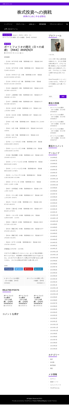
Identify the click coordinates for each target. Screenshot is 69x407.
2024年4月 (53, 239)
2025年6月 (53, 197)
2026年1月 (53, 176)
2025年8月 (53, 191)
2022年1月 (53, 321)
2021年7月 (53, 339)
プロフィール (20, 24)
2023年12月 (54, 251)
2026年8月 (53, 157)
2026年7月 (53, 160)
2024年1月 (53, 248)
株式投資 (7, 44)
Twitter (19, 269)
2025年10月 (54, 185)
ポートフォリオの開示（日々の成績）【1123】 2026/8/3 (58, 131)
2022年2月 (53, 318)
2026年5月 (53, 166)
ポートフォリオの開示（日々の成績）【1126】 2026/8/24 (9, 300)
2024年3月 (53, 242)
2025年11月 (54, 182)
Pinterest (29, 269)
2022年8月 (53, 300)
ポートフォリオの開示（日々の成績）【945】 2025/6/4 (35, 280)
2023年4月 (53, 276)
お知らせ (31, 24)
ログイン (53, 379)
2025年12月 (54, 179)
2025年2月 (53, 209)
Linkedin (39, 269)
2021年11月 (54, 327)
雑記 (51, 368)
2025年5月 (53, 200)
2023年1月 (53, 285)
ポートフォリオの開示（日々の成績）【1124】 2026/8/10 (39, 300)
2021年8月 (53, 336)
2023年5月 (53, 273)
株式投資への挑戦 (34, 12)
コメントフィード (55, 385)
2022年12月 (54, 288)
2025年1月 (53, 212)
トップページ (8, 24)
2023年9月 (53, 261)
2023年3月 (53, 279)
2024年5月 (53, 236)
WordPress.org (54, 388)
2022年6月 (53, 306)
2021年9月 (53, 333)
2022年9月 (53, 297)
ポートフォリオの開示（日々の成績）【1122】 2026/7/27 (58, 138)
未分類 (52, 362)
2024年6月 (53, 233)
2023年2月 (53, 282)
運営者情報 (42, 24)
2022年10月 (54, 294)
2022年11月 (54, 291)
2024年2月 (53, 245)
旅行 (51, 359)
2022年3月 (53, 315)
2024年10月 (54, 221)
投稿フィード (54, 382)
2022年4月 (53, 312)
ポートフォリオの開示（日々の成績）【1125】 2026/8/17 (24, 300)
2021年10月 (54, 330)
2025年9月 (53, 188)
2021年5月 (53, 346)
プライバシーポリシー (56, 24)
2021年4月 (53, 349)
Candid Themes (52, 401)
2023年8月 (53, 264)
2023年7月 (53, 267)
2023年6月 (53, 270)
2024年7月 (53, 230)
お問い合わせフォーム (11, 29)
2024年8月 (53, 227)
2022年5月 (53, 309)
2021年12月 (54, 324)
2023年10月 (54, 257)
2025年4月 (53, 203)
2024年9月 (53, 224)
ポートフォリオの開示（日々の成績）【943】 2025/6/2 (11, 280)
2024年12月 (54, 215)
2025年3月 (53, 206)
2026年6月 (53, 163)
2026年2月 (53, 172)
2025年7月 (53, 194)
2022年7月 (53, 303)
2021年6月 (53, 342)
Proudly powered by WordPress (21, 401)
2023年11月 (54, 254)
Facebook (9, 269)
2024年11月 (54, 218)
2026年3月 (53, 169)
